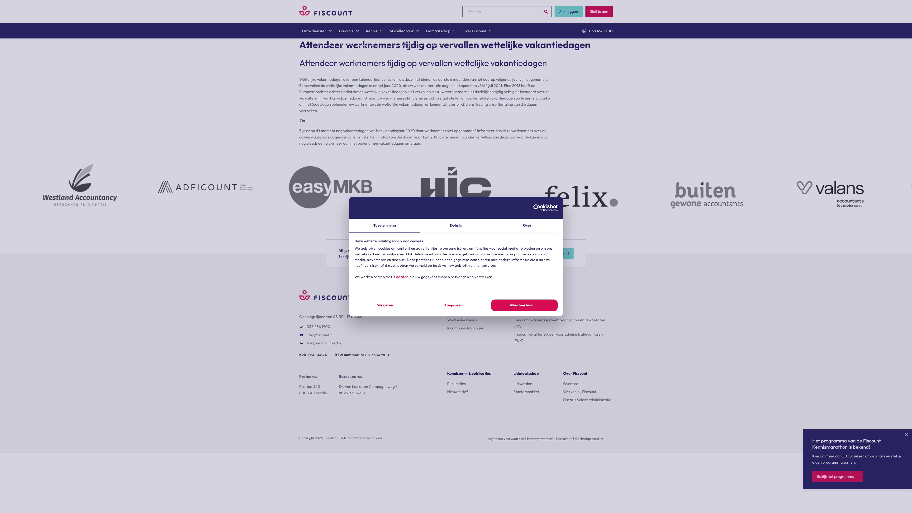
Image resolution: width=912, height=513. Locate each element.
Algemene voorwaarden (506, 439)
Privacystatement (540, 439)
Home (303, 45)
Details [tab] (456, 225)
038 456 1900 (601, 30)
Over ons (571, 383)
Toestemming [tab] (384, 225)
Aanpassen (453, 305)
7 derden (401, 277)
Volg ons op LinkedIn (324, 343)
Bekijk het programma (835, 476)
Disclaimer (564, 439)
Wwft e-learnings (462, 320)
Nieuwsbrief (457, 391)
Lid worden (522, 383)
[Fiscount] (325, 14)
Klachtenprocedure (589, 439)
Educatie (346, 30)
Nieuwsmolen (327, 45)
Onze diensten (314, 30)
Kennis (371, 30)
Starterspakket (526, 391)
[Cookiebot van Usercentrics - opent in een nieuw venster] (537, 207)
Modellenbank (402, 30)
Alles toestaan (521, 305)
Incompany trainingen (465, 328)
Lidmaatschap (438, 30)
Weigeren (385, 305)
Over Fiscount (474, 30)
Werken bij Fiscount (579, 391)
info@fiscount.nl (320, 334)
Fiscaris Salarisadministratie (587, 399)
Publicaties (456, 383)
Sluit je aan (599, 11)
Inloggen (570, 11)
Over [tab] (527, 225)
